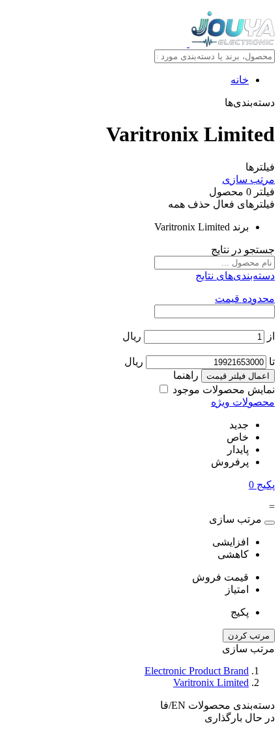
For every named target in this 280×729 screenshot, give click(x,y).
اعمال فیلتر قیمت (238, 376)
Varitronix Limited (211, 682)
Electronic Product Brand (197, 670)
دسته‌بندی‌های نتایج (235, 275)
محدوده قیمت (245, 298)
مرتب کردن (249, 635)
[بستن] (269, 523)
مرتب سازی (248, 179)
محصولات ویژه (243, 401)
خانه (240, 79)
